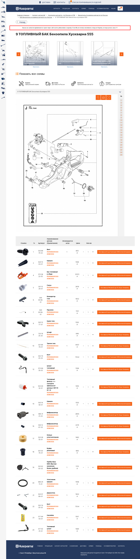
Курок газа (51, 321)
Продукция (66, 9)
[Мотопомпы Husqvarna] (3, 78)
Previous (18, 54)
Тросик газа (51, 343)
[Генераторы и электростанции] (3, 69)
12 (121, 125)
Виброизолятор (52, 413)
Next (121, 54)
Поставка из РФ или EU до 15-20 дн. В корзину (115, 288)
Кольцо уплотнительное (53, 436)
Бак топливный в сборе (52, 273)
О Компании (74, 546)
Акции (113, 9)
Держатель (51, 493)
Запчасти (56, 9)
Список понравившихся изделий (86, 1)
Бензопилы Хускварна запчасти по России (93, 15)
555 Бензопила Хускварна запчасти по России (36, 17)
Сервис (83, 9)
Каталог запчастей (38, 15)
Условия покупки (103, 9)
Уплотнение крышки (51, 480)
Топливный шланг (51, 527)
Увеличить (36, 67)
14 (121, 130)
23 (121, 152)
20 (121, 145)
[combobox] (70, 91)
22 (121, 150)
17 (121, 137)
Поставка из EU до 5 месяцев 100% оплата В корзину (115, 252)
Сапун (49, 285)
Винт (48, 249)
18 (121, 140)
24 (121, 155)
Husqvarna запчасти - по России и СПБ (61, 15)
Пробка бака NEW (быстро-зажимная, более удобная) (52, 465)
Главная (40, 546)
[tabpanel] (36, 54)
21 (121, 147)
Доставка (46, 2)
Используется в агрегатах (52, 253)
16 (121, 135)
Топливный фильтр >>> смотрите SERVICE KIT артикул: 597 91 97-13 (52, 384)
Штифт (49, 332)
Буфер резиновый (51, 449)
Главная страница (23, 15)
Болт (48, 355)
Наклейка (50, 515)
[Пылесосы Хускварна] (3, 83)
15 (121, 132)
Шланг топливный (51, 367)
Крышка (50, 261)
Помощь (91, 9)
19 (121, 142)
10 (121, 120)
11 (121, 122)
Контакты (61, 2)
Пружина (50, 310)
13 (121, 127)
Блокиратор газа (51, 297)
